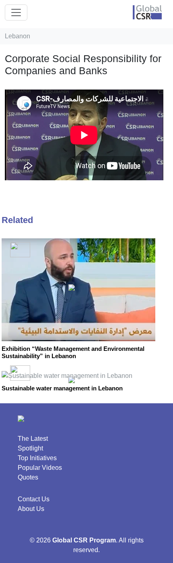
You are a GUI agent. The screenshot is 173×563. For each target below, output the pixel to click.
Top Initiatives (37, 458)
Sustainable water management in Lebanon (62, 388)
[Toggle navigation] (16, 12)
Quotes (28, 477)
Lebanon (17, 36)
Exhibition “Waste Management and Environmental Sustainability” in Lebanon (73, 352)
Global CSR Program (84, 540)
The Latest (33, 438)
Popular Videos (40, 467)
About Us (31, 508)
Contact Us (33, 499)
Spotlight (30, 448)
